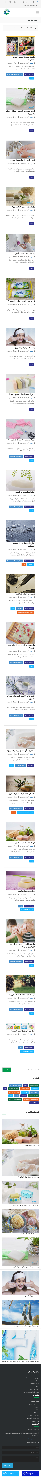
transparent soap (13, 1088)
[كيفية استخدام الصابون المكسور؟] (20, 429)
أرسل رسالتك (7, 1465)
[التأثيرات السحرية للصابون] (20, 480)
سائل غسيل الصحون (33, 1418)
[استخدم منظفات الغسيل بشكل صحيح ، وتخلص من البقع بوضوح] (20, 1345)
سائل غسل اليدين (33, 1415)
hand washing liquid (15, 1085)
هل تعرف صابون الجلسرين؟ (23, 207)
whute (25, 1085)
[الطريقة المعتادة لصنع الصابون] (20, 1026)
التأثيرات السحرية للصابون (24, 492)
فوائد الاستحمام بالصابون (25, 842)
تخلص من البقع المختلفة (25, 594)
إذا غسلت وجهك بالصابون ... (24, 348)
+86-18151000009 (30, 6)
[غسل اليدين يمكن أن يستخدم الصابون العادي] (20, 1192)
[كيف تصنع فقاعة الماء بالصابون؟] (20, 984)
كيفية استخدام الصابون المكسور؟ (21, 440)
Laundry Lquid (25, 1088)
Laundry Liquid (20, 765)
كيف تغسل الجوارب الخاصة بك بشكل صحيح (26, 1326)
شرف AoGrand (34, 1384)
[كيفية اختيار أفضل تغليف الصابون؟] (20, 289)
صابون (37, 1407)
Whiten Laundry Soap (16, 456)
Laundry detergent (14, 1092)
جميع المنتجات (35, 1401)
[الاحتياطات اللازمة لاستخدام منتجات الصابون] (20, 685)
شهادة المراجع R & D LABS (31, 1392)
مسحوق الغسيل (34, 1404)
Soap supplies (34, 1085)
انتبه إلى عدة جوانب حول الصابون (21, 794)
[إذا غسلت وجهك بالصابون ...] (20, 337)
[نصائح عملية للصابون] (20, 880)
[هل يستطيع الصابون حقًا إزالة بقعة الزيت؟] (20, 633)
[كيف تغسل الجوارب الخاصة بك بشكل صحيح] (20, 1312)
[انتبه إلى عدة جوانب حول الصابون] (20, 784)
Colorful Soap (29, 74)
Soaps (16, 1096)
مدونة (31, 63)
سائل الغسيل (35, 1412)
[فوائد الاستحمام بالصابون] (20, 831)
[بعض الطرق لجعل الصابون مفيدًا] (20, 383)
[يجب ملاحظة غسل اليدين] (20, 243)
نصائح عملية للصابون (26, 891)
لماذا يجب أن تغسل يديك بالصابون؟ (21, 751)
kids (5, 1088)
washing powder (33, 1096)
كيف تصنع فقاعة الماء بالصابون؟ (22, 995)
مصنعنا (37, 1386)
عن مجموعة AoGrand (32, 1378)
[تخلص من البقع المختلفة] (20, 583)
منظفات (36, 1410)
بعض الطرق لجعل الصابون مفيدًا (22, 394)
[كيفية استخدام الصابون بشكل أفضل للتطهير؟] (20, 99)
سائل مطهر (35, 1421)
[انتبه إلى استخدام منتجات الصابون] (20, 1221)
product (31, 564)
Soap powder (34, 1092)
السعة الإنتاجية (34, 1389)
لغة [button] (37, 2)
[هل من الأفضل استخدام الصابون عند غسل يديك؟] (20, 931)
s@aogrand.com (27, 2)
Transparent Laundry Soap (14, 74)
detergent (30, 765)
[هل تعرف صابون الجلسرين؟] (20, 196)
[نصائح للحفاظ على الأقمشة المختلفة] (20, 531)
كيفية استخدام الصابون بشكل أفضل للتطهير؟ (26, 1267)
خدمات (37, 1381)
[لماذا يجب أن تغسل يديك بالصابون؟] (20, 739)
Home (16, 28)
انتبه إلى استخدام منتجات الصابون (29, 1233)
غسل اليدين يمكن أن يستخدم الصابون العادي (26, 1205)
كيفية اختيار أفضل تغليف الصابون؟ (21, 301)
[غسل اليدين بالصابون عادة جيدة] (20, 150)
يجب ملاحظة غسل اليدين (25, 253)
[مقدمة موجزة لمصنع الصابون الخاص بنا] (20, 46)
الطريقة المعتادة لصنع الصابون (23, 1031)
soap (32, 78)
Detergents (35, 1088)
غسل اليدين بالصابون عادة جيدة (22, 160)
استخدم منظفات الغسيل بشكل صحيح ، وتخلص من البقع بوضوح (20, 1361)
